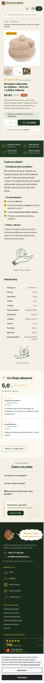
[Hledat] (5, 14)
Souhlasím (22, 677)
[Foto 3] (27, 71)
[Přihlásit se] (32, 8)
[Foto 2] (17, 71)
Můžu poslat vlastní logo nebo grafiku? (18, 490)
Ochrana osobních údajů (30, 664)
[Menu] (27, 8)
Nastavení (22, 670)
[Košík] (38, 8)
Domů (6, 22)
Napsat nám (15, 511)
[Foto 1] (8, 71)
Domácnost (14, 22)
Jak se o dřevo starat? (14, 481)
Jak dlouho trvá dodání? (15, 473)
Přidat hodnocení (14, 449)
